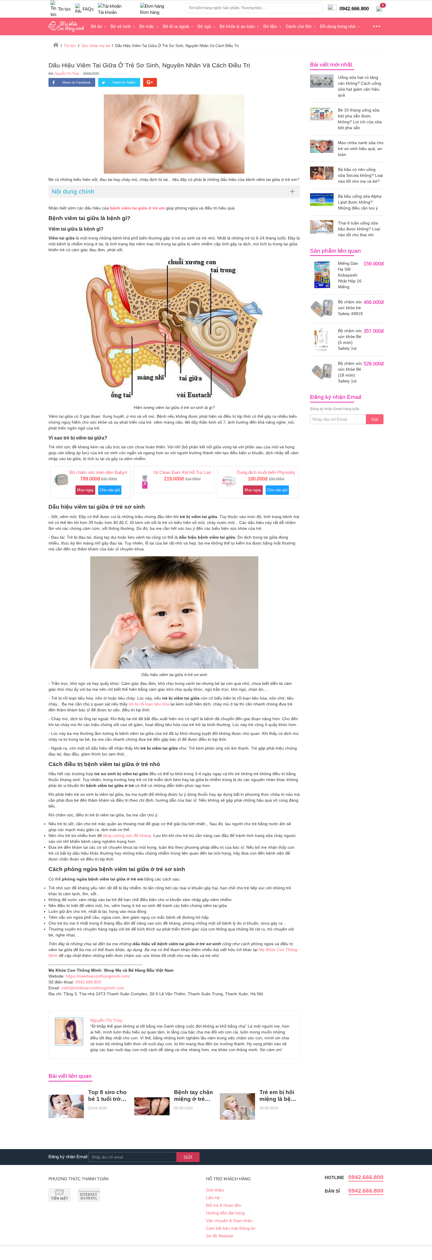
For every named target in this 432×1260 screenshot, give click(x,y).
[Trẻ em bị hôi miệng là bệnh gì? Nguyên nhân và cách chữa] (237, 1106)
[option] (90, 482)
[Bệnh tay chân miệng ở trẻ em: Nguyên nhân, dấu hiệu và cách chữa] (152, 1106)
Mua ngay (85, 490)
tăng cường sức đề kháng (127, 835)
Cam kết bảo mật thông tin (230, 1228)
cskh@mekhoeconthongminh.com (92, 988)
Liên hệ (213, 1197)
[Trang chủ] (56, 44)
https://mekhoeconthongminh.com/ (98, 976)
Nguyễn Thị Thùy (67, 73)
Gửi (374, 419)
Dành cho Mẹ (299, 26)
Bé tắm (270, 26)
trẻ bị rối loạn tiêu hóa (149, 704)
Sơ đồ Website (219, 1236)
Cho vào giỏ (110, 490)
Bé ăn (96, 26)
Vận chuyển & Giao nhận (229, 1220)
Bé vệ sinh (120, 26)
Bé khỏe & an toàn (237, 26)
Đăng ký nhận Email (67, 1156)
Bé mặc (146, 26)
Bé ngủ (204, 26)
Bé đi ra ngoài (176, 26)
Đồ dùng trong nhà (337, 26)
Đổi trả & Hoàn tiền (223, 1205)
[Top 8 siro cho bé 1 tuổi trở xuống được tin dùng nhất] (66, 1106)
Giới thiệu (215, 1190)
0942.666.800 (88, 982)
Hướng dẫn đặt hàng (225, 1213)
